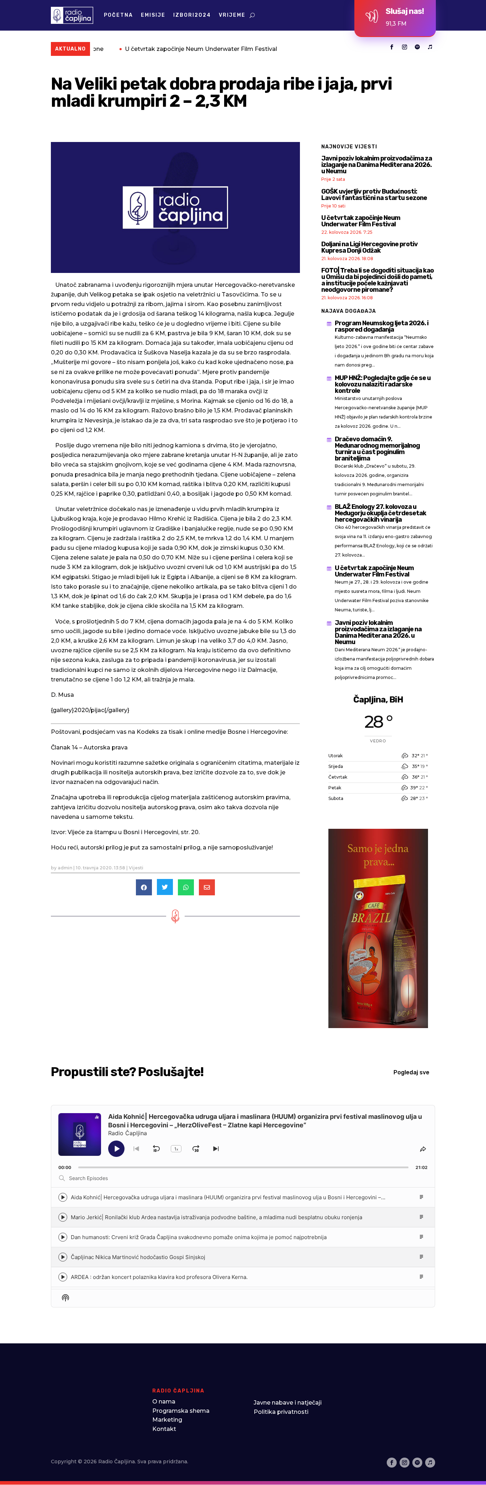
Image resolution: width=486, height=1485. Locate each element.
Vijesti (136, 867)
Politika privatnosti (281, 1411)
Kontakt (164, 1429)
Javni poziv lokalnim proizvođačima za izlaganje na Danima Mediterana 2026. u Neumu (376, 164)
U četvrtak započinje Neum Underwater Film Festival (159, 49)
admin (65, 867)
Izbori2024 (192, 15)
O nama (163, 1401)
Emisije (153, 15)
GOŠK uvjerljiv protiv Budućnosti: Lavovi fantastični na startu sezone (374, 195)
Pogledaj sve (411, 1072)
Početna (118, 15)
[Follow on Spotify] (417, 47)
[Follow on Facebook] (392, 47)
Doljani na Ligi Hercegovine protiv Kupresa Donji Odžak (369, 247)
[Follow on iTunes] (430, 47)
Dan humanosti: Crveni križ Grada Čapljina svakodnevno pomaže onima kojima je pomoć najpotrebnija (199, 1237)
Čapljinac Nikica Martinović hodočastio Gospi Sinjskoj (138, 1257)
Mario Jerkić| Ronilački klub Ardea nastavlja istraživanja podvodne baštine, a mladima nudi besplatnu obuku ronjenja (216, 1217)
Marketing (167, 1419)
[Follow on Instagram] (405, 47)
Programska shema (181, 1410)
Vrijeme (232, 15)
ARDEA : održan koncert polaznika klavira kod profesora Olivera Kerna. (159, 1277)
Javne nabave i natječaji (288, 1402)
